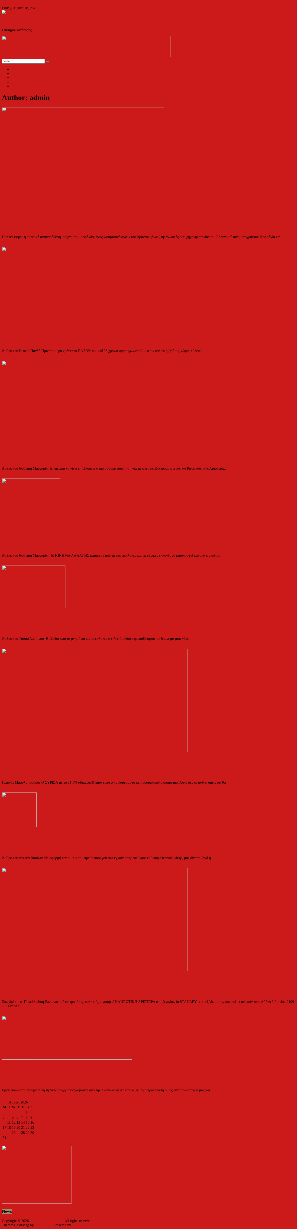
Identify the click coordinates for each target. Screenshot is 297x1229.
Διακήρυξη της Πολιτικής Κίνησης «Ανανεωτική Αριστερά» (73, 1072)
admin (64, 229)
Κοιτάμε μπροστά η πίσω (32, 538)
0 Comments (79, 343)
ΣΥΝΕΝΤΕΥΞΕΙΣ (25, 86)
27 (18, 1133)
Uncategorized (12, 830)
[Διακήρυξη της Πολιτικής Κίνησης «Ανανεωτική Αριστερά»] (67, 1058)
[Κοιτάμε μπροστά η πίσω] (31, 524)
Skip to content (13, 4)
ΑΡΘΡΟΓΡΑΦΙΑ (24, 78)
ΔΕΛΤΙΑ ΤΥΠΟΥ (24, 82)
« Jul (6, 1143)
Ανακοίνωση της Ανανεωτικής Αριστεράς (50, 984)
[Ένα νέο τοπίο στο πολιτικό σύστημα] (50, 437)
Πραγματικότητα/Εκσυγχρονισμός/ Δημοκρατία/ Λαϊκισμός (72, 840)
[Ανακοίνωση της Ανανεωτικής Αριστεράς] (94, 970)
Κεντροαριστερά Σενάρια (32, 765)
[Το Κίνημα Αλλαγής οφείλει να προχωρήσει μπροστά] (38, 319)
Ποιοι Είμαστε (22, 69)
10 (4, 1122)
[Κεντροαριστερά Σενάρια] (94, 751)
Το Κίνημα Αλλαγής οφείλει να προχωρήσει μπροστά (64, 333)
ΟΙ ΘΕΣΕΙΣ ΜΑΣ (24, 73)
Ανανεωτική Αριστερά (23, 21)
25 (9, 1133)
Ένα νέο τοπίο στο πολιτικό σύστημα (45, 451)
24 (4, 1133)
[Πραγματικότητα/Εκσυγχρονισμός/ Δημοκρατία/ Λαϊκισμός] (19, 826)
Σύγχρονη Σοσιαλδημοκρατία (37, 621)
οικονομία (76, 229)
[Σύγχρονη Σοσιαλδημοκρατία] (33, 607)
